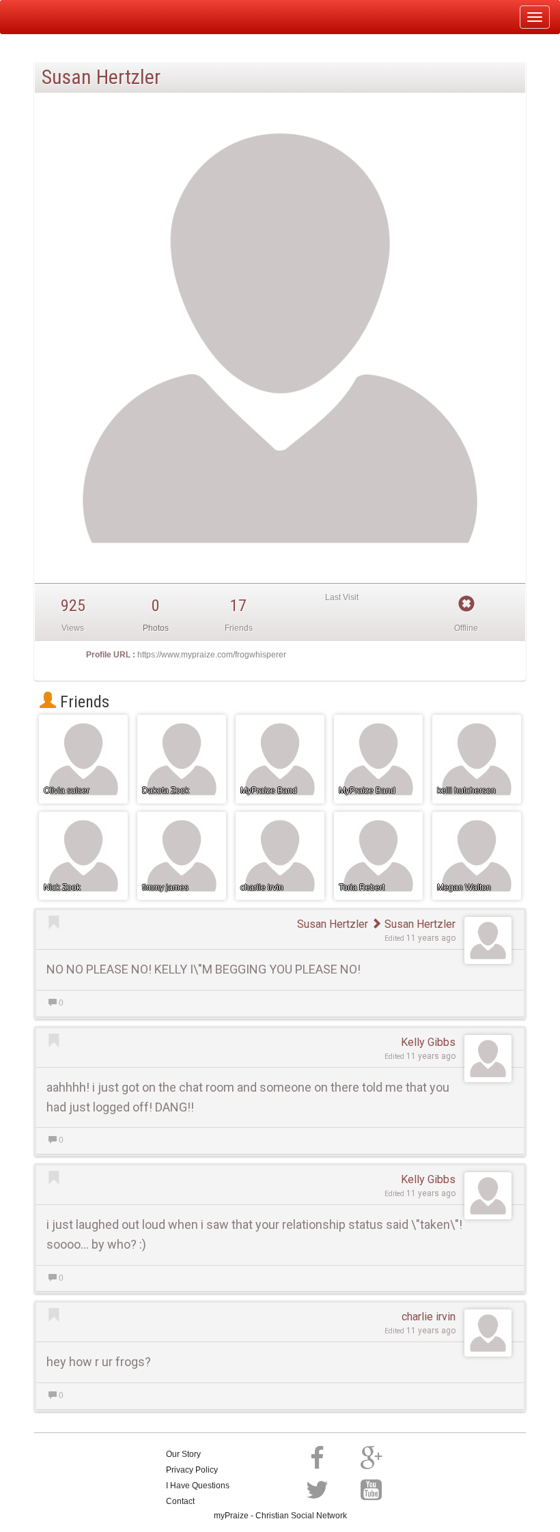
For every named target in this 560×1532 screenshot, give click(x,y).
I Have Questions (197, 1485)
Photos (156, 628)
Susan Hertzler (332, 924)
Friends (82, 701)
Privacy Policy (192, 1470)
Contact (180, 1501)
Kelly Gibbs (428, 1042)
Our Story (183, 1454)
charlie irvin (429, 1316)
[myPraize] (43, 17)
